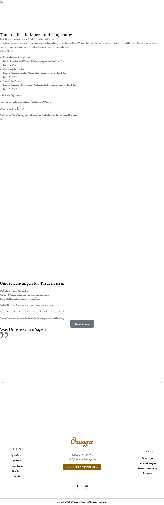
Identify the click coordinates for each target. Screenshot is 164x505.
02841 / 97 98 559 (82, 455)
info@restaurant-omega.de (82, 459)
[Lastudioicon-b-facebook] (77, 486)
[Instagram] (86, 486)
